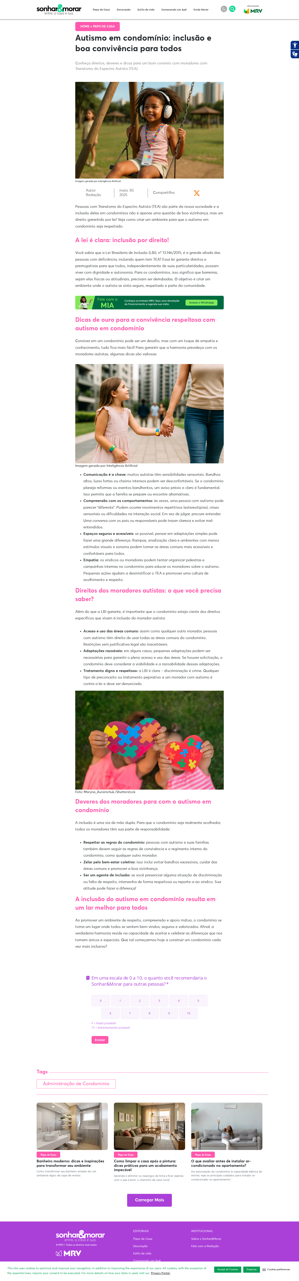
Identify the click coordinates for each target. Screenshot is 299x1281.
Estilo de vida (145, 10)
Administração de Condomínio (76, 1084)
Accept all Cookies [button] (227, 1269)
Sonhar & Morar (59, 6)
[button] (276, 1269)
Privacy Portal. (160, 1273)
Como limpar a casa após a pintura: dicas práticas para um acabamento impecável (145, 1166)
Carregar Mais (149, 1200)
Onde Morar (200, 10)
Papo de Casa (101, 10)
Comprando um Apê (174, 10)
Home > (86, 26)
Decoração (124, 10)
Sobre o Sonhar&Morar (206, 1239)
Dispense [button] (252, 1269)
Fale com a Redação (205, 1246)
